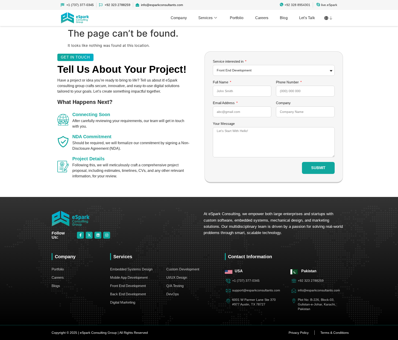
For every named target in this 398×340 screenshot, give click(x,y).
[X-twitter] (89, 235)
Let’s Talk (307, 18)
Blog (283, 18)
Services (205, 18)
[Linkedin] (97, 235)
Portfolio (237, 18)
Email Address (224, 103)
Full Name (221, 82)
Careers (262, 18)
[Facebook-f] (80, 235)
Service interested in (228, 61)
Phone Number (288, 82)
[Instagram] (106, 235)
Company (179, 18)
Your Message (224, 124)
